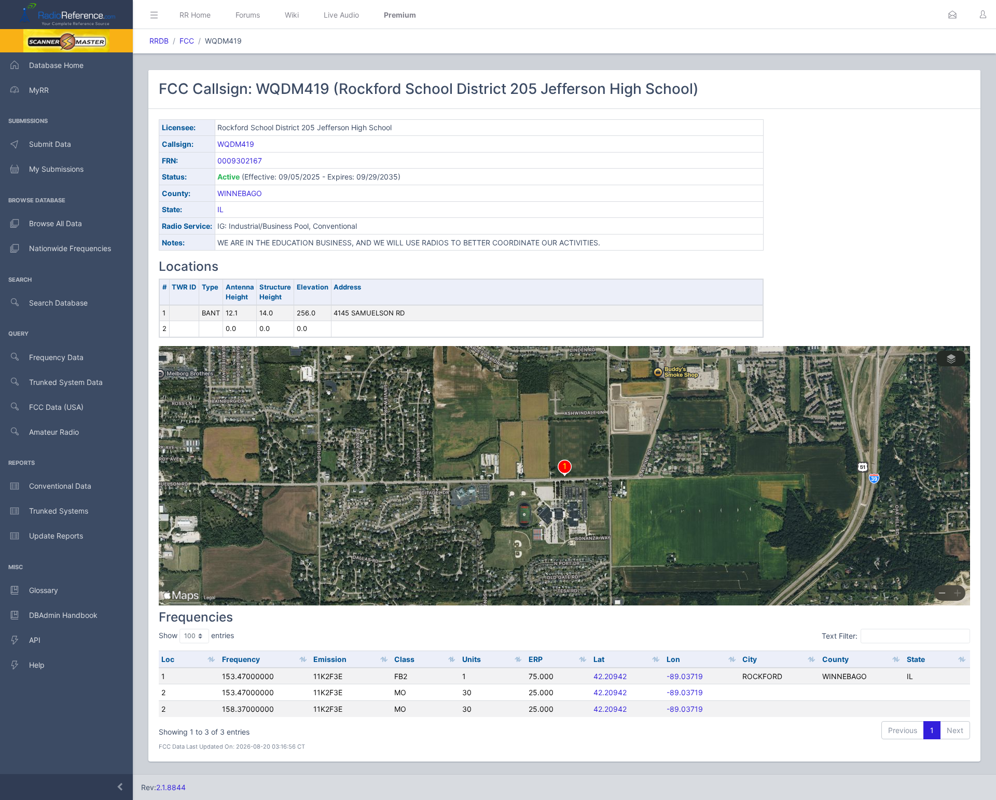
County (835, 659)
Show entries (196, 635)
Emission (330, 659)
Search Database (58, 302)
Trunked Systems (58, 510)
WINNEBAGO (239, 193)
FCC (186, 40)
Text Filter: (839, 635)
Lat (598, 659)
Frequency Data (56, 357)
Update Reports (56, 535)
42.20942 (610, 676)
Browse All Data (55, 223)
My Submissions (56, 168)
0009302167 (239, 160)
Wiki (292, 14)
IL (220, 209)
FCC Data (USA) (56, 407)
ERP (536, 659)
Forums (248, 14)
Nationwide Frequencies (70, 248)
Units (471, 659)
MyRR (39, 90)
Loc (167, 659)
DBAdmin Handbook (63, 615)
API (34, 640)
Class (404, 659)
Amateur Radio (54, 431)
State (916, 659)
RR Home (195, 14)
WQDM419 (235, 144)
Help (37, 664)
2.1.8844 (171, 787)
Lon (673, 659)
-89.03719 (685, 676)
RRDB (159, 40)
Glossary (43, 590)
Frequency (241, 659)
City (749, 659)
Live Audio (341, 14)
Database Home (56, 65)
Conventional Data (60, 485)
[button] (952, 14)
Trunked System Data (66, 382)
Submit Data (50, 144)
